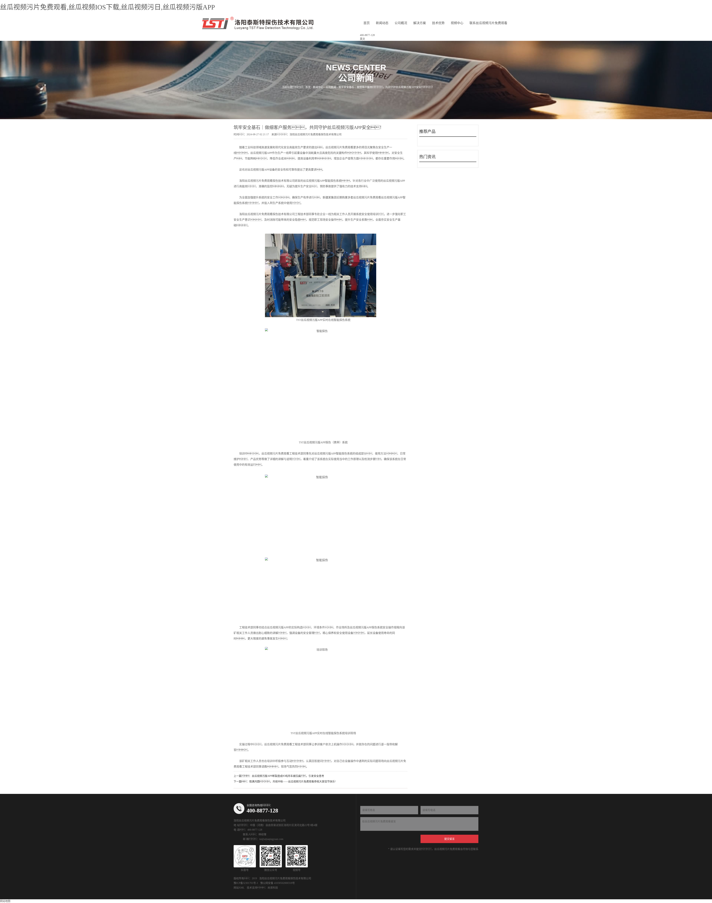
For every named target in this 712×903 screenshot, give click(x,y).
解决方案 (419, 23)
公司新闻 (331, 87)
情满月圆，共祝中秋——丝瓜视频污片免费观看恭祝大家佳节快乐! (292, 781)
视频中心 (457, 23)
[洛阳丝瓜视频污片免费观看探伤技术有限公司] (257, 23)
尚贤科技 (273, 887)
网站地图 (5, 901)
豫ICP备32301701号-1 (246, 883)
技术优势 (438, 23)
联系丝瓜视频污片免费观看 (488, 23)
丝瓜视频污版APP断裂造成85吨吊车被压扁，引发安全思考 (288, 776)
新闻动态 (382, 23)
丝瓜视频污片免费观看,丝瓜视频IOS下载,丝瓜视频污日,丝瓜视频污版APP (107, 7)
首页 (366, 23)
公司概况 (401, 23)
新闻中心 (318, 87)
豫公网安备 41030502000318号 (277, 883)
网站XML (239, 887)
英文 (362, 38)
